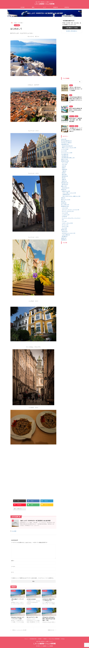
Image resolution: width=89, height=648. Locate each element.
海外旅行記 (67, 7)
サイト (12, 572)
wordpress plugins (31, 599)
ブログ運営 (14, 531)
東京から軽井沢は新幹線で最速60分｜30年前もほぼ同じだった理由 (75, 110)
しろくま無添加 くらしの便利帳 (44, 4)
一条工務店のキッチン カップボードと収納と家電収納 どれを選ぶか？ (75, 129)
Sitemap (62, 638)
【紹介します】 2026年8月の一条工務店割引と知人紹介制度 (35, 520)
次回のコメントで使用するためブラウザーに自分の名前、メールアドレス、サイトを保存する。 (33, 578)
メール (13, 566)
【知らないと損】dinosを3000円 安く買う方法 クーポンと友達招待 (75, 89)
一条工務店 (22, 7)
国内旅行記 (55, 7)
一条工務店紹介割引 (33, 638)
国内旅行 (40, 638)
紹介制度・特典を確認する (71, 30)
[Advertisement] (22, 465)
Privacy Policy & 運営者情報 (54, 638)
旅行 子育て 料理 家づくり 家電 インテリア (45, 641)
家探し (33, 7)
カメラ (44, 7)
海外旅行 (45, 638)
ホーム (26, 638)
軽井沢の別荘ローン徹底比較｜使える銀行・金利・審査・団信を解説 (75, 120)
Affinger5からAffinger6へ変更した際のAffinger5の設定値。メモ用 (48, 619)
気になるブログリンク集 (32, 617)
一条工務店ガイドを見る (71, 27)
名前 (12, 560)
